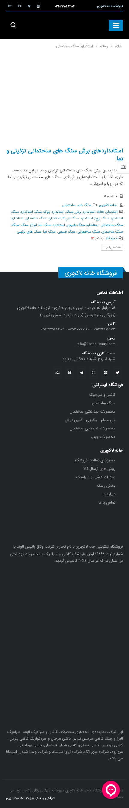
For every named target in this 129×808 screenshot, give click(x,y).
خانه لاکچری (107, 205)
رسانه (104, 46)
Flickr (57, 372)
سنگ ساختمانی (88, 231)
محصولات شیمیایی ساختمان (93, 428)
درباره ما (109, 494)
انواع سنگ (29, 225)
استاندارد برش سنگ (80, 212)
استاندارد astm (107, 212)
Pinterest (105, 372)
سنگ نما (49, 231)
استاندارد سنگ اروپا (109, 218)
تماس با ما (107, 502)
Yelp (69, 372)
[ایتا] (19, 6)
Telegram (81, 372)
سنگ (16, 225)
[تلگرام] (29, 6)
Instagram (93, 372)
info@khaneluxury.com (96, 344)
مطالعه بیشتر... (112, 247)
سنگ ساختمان (112, 231)
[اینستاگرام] (38, 6)
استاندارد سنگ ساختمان (43, 218)
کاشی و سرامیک (102, 394)
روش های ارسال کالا (99, 469)
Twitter (117, 372)
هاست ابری (14, 798)
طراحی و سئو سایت (40, 798)
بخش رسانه (106, 486)
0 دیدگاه (112, 238)
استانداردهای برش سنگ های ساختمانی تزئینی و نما (64, 154)
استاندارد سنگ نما (52, 225)
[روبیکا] (10, 6)
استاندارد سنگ (22, 212)
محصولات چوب (103, 437)
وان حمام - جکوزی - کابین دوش (90, 420)
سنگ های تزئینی (29, 231)
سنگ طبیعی (67, 231)
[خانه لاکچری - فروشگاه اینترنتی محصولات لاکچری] (64, 25)
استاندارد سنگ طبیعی (83, 225)
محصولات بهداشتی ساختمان (93, 411)
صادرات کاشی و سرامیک (96, 477)
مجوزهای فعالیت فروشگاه (95, 460)
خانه (118, 46)
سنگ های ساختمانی (77, 205)
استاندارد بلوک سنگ (49, 212)
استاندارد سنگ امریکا (77, 218)
